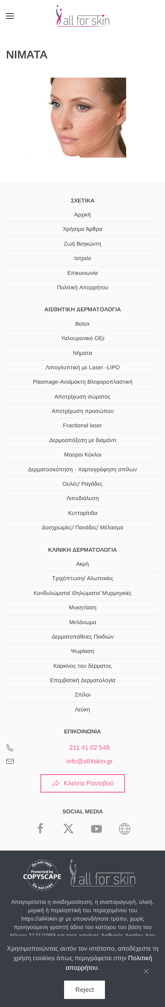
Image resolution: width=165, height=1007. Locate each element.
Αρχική (82, 214)
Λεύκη (82, 709)
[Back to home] (82, 16)
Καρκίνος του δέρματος (82, 666)
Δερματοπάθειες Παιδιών (83, 636)
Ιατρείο (82, 258)
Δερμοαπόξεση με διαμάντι (82, 440)
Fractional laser (82, 425)
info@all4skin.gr (89, 761)
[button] (10, 16)
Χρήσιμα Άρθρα (82, 229)
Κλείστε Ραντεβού (89, 783)
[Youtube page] (97, 828)
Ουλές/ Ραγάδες (82, 483)
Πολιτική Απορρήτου (83, 287)
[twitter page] (68, 828)
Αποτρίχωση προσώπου (83, 411)
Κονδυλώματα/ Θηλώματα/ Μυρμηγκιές (83, 593)
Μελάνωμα (82, 622)
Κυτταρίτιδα (82, 513)
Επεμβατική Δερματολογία (82, 680)
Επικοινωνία (82, 273)
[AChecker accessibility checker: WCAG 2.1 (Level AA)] (125, 828)
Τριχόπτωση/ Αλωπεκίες (82, 578)
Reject (84, 989)
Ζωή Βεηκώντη (82, 243)
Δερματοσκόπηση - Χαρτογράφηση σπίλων (82, 469)
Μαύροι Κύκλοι (82, 454)
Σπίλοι (83, 694)
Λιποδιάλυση (82, 498)
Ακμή (82, 564)
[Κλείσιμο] (146, 971)
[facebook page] (40, 828)
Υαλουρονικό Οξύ (83, 338)
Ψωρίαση (82, 651)
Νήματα (82, 353)
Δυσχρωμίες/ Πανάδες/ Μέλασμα (82, 527)
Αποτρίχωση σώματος (82, 396)
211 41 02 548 (89, 747)
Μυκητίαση (83, 607)
